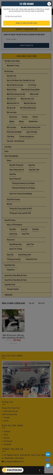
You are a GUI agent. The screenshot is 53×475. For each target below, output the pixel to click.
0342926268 (14, 470)
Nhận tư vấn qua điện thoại (26, 23)
